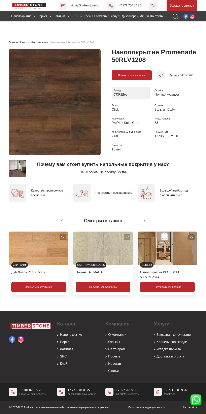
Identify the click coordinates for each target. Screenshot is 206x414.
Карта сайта (190, 407)
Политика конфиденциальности (146, 407)
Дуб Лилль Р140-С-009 (28, 272)
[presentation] (62, 220)
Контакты (156, 16)
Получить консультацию (131, 75)
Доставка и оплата (170, 356)
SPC (74, 16)
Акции (144, 16)
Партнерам (116, 349)
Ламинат (60, 16)
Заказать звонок (182, 5)
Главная (13, 42)
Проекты (114, 356)
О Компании (100, 16)
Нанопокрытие (21, 16)
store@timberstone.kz (85, 5)
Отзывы (114, 342)
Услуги (115, 16)
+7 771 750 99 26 (129, 5)
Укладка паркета (169, 349)
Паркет (42, 16)
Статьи (113, 371)
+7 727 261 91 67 (127, 390)
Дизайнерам (130, 16)
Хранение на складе (172, 342)
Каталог (24, 42)
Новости (114, 363)
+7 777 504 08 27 (79, 390)
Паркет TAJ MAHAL (90, 272)
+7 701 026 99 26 (30, 390)
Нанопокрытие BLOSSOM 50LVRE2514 (159, 275)
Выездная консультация (175, 334)
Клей (87, 16)
